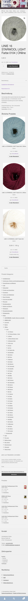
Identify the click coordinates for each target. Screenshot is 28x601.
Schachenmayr (8, 444)
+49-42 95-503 (9, 543)
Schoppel (7, 447)
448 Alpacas (10, 364)
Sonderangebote (7, 304)
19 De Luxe (10, 343)
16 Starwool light (10, 74)
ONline (14, 11)
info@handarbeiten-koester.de (12, 545)
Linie (18, 11)
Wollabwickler (6, 313)
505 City (9, 391)
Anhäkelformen (6, 278)
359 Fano (10, 357)
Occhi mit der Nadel (7, 299)
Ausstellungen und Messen (9, 283)
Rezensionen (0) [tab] (6, 88)
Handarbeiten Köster (8, 4)
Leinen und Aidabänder (8, 294)
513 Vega (10, 396)
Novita (6, 324)
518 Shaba (10, 405)
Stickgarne (5, 308)
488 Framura (10, 380)
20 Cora (9, 345)
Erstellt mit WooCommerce (19, 593)
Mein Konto (4, 598)
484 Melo (10, 375)
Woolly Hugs (8, 449)
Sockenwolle (9, 433)
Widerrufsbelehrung (8, 583)
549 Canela (10, 421)
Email (3, 466)
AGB (4, 577)
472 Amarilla (10, 368)
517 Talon (10, 403)
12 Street (10, 336)
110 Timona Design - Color (14, 334)
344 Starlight (11, 352)
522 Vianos (10, 415)
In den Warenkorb (13, 66)
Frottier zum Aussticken (8, 290)
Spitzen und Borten (7, 306)
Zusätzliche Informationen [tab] (8, 84)
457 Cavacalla (11, 366)
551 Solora (10, 428)
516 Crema (10, 401)
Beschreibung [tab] (5, 80)
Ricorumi (5, 301)
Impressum (6, 580)
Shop (7, 11)
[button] (24, 18)
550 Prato (10, 426)
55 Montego (10, 424)
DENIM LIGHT (8, 320)
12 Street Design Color (13, 338)
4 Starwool (10, 359)
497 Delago (10, 387)
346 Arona (10, 354)
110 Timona (10, 331)
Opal (6, 435)
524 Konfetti (10, 417)
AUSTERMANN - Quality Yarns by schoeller (14, 318)
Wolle (10, 11)
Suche (14, 598)
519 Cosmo (10, 408)
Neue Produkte (6, 297)
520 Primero (10, 410)
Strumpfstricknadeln (8, 311)
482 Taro (10, 373)
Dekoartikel (5, 288)
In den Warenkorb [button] (14, 156)
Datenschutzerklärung (8, 575)
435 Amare (10, 361)
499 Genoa (10, 389)
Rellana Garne (8, 440)
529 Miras (10, 419)
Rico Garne (7, 442)
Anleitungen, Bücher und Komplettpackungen (13, 281)
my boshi (7, 322)
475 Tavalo (10, 371)
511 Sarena (10, 394)
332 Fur (9, 348)
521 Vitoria (10, 412)
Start (4, 11)
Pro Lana (7, 438)
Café (4, 285)
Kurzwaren (5, 292)
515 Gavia (10, 398)
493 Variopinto (11, 382)
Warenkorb (21, 597)
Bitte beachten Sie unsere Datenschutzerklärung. (13, 471)
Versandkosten (14, 62)
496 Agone (10, 385)
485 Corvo (10, 378)
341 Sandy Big (11, 350)
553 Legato (10, 431)
